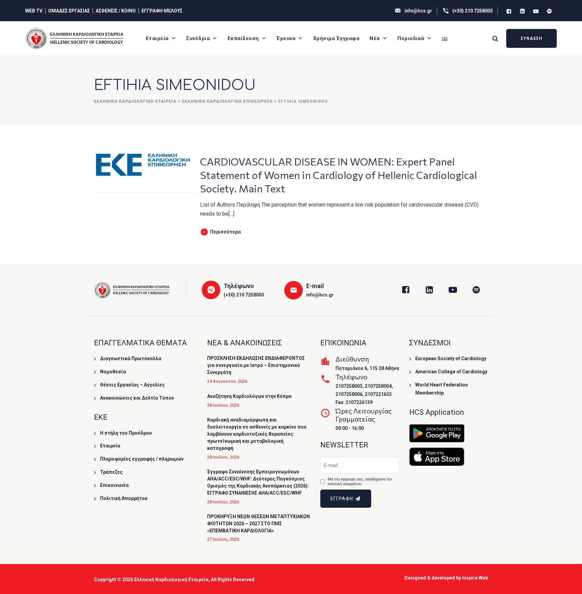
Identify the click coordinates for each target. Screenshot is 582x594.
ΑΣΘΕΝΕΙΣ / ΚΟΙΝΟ (116, 10)
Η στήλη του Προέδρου (126, 433)
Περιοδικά (410, 38)
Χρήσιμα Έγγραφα (336, 38)
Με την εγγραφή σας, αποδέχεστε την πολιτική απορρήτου (360, 481)
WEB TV (33, 10)
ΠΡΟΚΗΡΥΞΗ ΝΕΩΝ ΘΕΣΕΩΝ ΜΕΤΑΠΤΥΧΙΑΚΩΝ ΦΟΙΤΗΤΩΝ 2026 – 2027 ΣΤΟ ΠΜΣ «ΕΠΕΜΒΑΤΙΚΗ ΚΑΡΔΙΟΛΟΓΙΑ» (258, 523)
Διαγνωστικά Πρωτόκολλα (130, 358)
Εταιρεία (157, 38)
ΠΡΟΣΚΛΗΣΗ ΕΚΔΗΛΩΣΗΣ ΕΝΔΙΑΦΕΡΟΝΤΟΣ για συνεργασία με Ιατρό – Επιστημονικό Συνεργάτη (256, 365)
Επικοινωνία (114, 485)
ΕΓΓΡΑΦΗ (342, 498)
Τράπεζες (111, 472)
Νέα (374, 38)
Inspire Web (475, 578)
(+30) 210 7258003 (472, 10)
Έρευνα (286, 38)
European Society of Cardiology (450, 358)
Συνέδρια (198, 38)
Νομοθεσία (113, 371)
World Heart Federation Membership (441, 389)
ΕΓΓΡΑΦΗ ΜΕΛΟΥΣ (162, 10)
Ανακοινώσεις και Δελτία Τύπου (137, 398)
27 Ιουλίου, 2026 (223, 539)
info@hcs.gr (418, 10)
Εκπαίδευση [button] (243, 38)
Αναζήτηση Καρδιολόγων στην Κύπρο (249, 396)
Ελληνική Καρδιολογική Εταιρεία (171, 579)
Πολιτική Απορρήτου (124, 498)
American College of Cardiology (451, 371)
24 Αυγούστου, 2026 (227, 381)
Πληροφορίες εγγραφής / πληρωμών (142, 459)
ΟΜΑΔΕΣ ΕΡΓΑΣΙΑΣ (69, 10)
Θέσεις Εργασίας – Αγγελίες (132, 384)
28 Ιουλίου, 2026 (223, 405)
